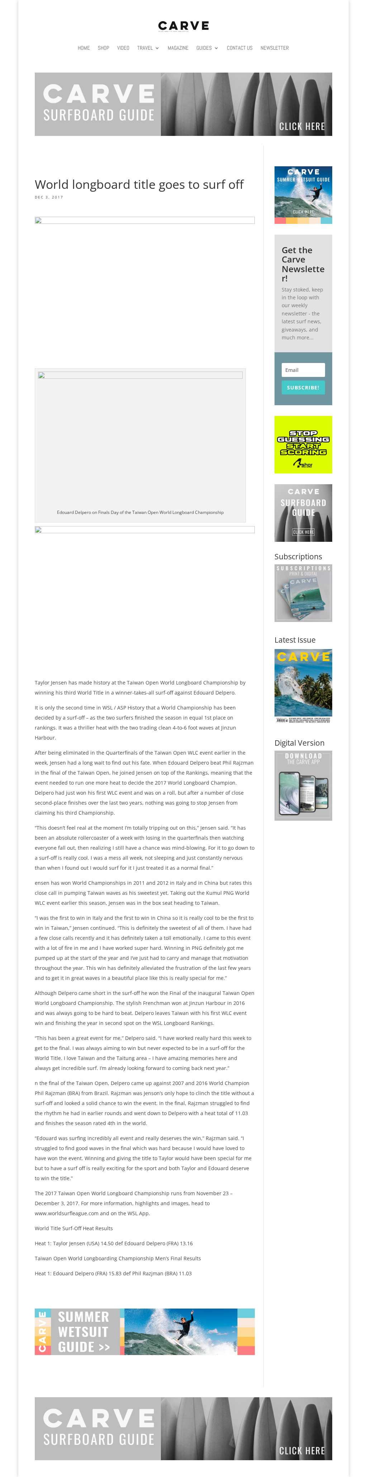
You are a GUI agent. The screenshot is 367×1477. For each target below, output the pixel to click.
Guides (204, 47)
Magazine (178, 47)
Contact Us (240, 47)
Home (84, 47)
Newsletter (275, 47)
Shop (103, 47)
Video (123, 47)
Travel (145, 47)
